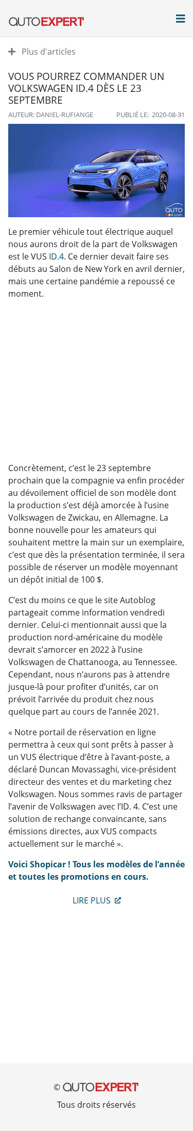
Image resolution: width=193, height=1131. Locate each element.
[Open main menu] (180, 19)
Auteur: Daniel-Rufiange (50, 114)
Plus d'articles (48, 51)
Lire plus (93, 900)
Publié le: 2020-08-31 (150, 114)
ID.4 (56, 256)
